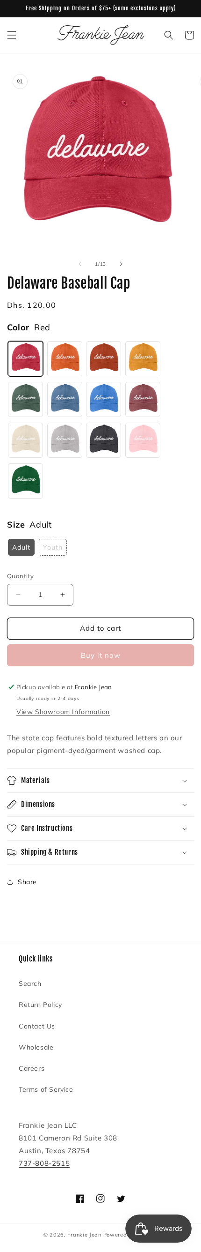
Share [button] (27, 882)
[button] (11, 35)
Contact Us (37, 1026)
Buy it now (101, 655)
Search (30, 983)
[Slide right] (121, 263)
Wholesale (36, 1047)
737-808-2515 (44, 1163)
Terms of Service (46, 1089)
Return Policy (40, 1004)
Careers (31, 1068)
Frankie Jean (84, 1234)
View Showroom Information (63, 712)
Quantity (20, 576)
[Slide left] (80, 263)
